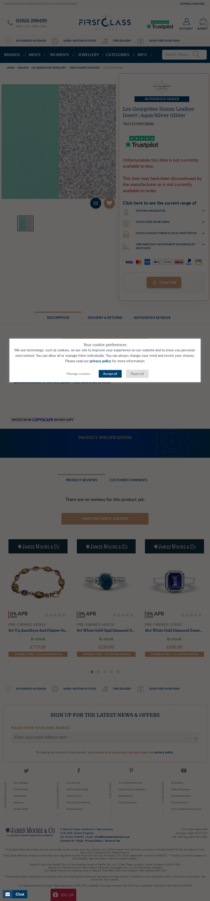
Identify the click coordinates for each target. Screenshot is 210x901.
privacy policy (100, 361)
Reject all (137, 373)
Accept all (110, 373)
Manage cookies (78, 373)
